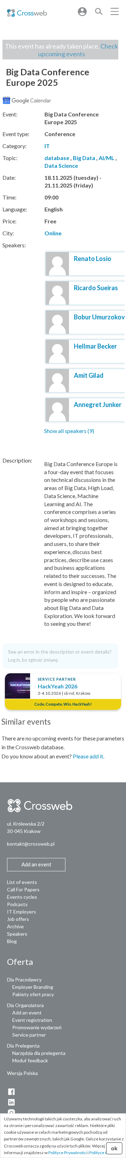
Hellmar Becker (95, 346)
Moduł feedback (30, 1060)
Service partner (29, 1035)
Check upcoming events (78, 50)
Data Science (61, 165)
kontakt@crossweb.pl (31, 844)
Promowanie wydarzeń (37, 1027)
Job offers (18, 919)
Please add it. (88, 756)
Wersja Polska (22, 1073)
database (56, 157)
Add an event (27, 1013)
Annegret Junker (97, 404)
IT (47, 145)
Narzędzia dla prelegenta (38, 1053)
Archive (15, 926)
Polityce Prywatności (67, 1152)
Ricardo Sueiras (96, 288)
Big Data (84, 157)
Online (53, 233)
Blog (12, 941)
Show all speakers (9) (69, 430)
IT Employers (21, 912)
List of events (22, 882)
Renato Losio (92, 258)
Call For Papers (23, 889)
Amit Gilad (89, 375)
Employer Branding (32, 987)
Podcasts (17, 904)
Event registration (32, 1020)
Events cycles (22, 897)
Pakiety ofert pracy (33, 994)
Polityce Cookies (104, 1152)
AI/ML (106, 157)
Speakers (17, 934)
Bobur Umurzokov (99, 317)
